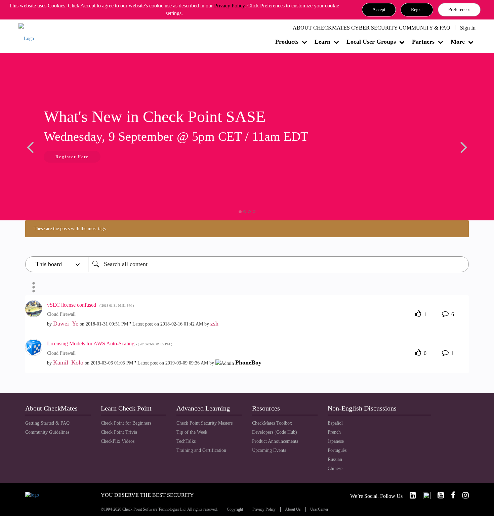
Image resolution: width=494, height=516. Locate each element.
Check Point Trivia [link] (119, 432)
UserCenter (319, 509)
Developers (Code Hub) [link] (274, 432)
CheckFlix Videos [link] (117, 441)
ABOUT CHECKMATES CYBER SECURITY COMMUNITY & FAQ (371, 28)
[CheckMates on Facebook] (450, 495)
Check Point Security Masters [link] (204, 423)
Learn (322, 41)
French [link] (334, 432)
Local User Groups (371, 41)
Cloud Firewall (61, 314)
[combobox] (278, 264)
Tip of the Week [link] (191, 432)
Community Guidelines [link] (47, 432)
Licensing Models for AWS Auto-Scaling (109, 343)
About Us (293, 509)
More (458, 41)
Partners (423, 41)
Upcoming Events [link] (269, 450)
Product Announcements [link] (275, 441)
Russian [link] (335, 459)
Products (286, 41)
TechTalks (186, 441)
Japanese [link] (336, 441)
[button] (379, 9)
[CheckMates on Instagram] (463, 495)
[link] (410, 495)
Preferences (459, 9)
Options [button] (33, 287)
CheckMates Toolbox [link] (272, 423)
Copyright (235, 509)
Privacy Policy (229, 5)
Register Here (72, 156)
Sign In (468, 28)
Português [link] (337, 450)
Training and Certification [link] (201, 450)
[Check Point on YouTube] (438, 495)
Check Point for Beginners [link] (126, 423)
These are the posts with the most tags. (70, 228)
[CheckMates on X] (423, 495)
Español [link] (335, 423)
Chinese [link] (335, 468)
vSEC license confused (90, 305)
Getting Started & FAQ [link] (47, 423)
